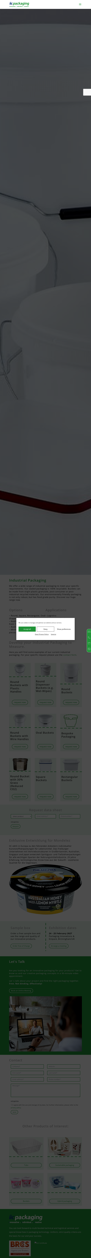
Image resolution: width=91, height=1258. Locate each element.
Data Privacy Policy (42, 634)
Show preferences (64, 629)
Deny (45, 629)
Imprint (53, 634)
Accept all (27, 629)
